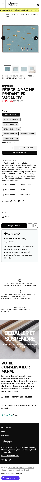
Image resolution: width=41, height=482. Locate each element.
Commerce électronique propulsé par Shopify (17, 468)
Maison (5, 76)
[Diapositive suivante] (36, 38)
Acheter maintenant (20, 153)
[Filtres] (30, 226)
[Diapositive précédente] (3, 38)
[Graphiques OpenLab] (7, 442)
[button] (2, 4)
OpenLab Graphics (16, 467)
